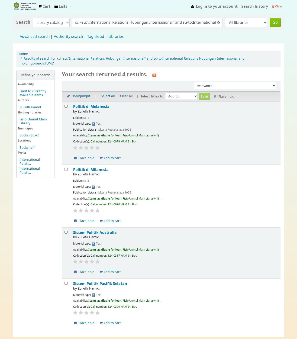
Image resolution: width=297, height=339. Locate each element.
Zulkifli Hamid (30, 107)
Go (275, 22)
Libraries (116, 36)
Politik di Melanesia (91, 106)
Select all (108, 96)
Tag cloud (95, 36)
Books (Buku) (29, 135)
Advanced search (35, 36)
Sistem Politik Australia (95, 232)
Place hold (85, 158)
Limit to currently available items (32, 93)
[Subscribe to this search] (154, 75)
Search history (254, 6)
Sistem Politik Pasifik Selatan (100, 283)
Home (23, 54)
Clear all (126, 96)
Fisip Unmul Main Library (24, 6)
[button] (44, 6)
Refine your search (35, 75)
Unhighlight (80, 96)
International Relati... (29, 161)
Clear (278, 6)
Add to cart (112, 158)
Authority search (68, 36)
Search (23, 22)
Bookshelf (27, 147)
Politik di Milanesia (91, 169)
